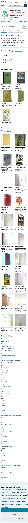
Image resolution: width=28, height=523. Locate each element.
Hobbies (3, 401)
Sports (3, 460)
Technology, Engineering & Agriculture (11, 465)
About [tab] (11, 31)
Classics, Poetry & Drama (8, 362)
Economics (4, 367)
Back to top (14, 484)
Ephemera (4, 372)
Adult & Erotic (5, 341)
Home (2, 403)
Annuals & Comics (6, 346)
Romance (3, 448)
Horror (3, 405)
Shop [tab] (4, 31)
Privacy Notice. (4, 507)
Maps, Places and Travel (7, 424)
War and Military (5, 477)
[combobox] (16, 5)
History (3, 398)
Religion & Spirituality (7, 446)
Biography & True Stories (8, 355)
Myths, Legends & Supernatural (9, 432)
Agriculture (4, 343)
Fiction (3, 379)
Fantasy (3, 377)
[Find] (25, 5)
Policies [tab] (19, 31)
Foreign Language (6, 386)
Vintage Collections (6, 472)
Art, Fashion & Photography (8, 351)
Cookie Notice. (12, 504)
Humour (3, 410)
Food (2, 384)
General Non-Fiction (6, 393)
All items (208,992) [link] (6, 131)
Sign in (21, 2)
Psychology (4, 441)
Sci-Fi (2, 453)
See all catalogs (19, 51)
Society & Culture (6, 458)
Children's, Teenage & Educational (10, 360)
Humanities (4, 408)
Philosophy (4, 436)
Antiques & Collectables (7, 348)
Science (3, 455)
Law (2, 420)
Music (2, 429)
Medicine (3, 427)
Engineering (4, 370)
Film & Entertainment (7, 382)
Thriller (3, 467)
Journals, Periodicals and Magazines (11, 415)
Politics (3, 439)
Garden (3, 391)
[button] (25, 26)
